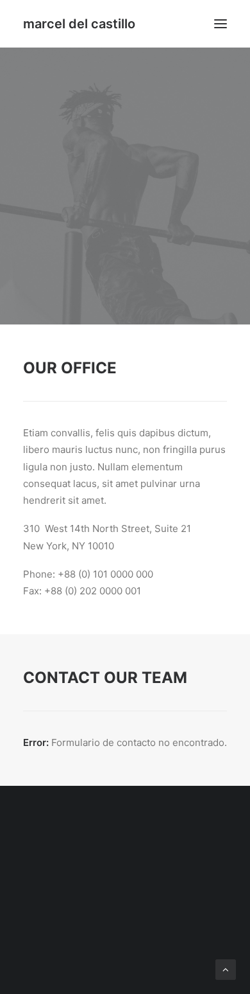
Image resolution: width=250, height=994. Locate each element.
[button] (220, 24)
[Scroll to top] (225, 969)
